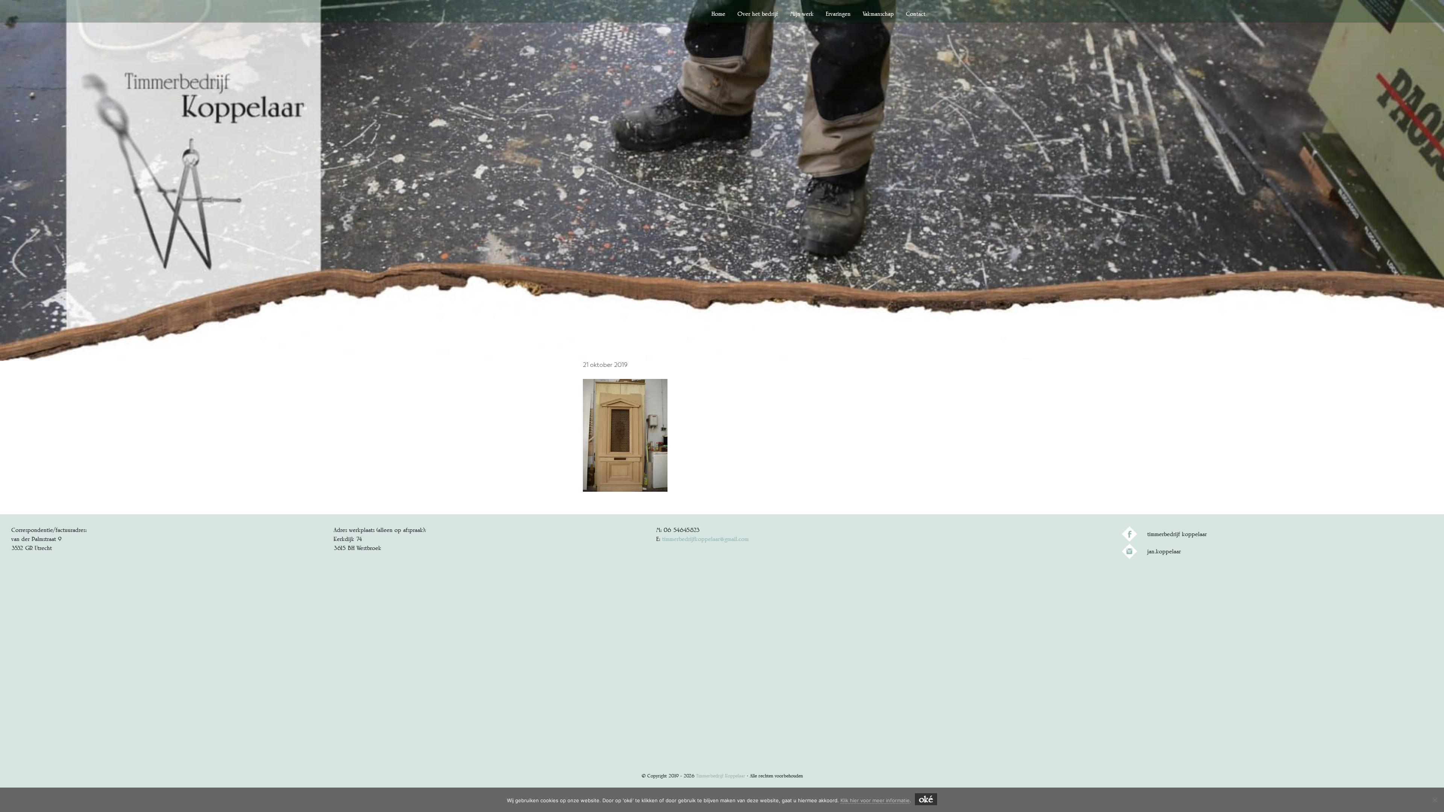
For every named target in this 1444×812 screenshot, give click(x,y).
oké (926, 799)
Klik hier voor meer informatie (875, 800)
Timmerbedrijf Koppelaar (720, 776)
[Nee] (1434, 800)
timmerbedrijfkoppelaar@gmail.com (705, 538)
